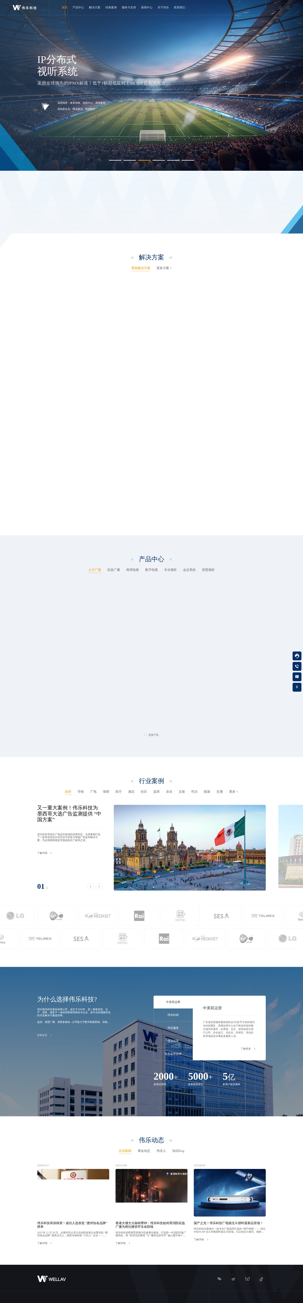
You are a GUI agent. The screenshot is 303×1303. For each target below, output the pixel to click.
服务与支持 (129, 7)
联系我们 (179, 7)
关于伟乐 (163, 7)
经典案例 (111, 7)
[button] (115, 160)
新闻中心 (146, 7)
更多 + (233, 791)
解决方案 (94, 7)
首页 (65, 7)
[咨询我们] (297, 676)
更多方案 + (164, 268)
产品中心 (78, 7)
